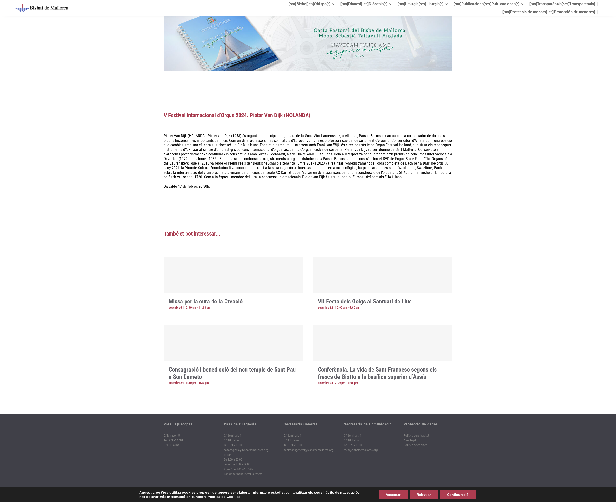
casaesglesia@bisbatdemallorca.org (246, 450)
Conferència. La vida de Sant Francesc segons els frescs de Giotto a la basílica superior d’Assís (377, 373)
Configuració (457, 494)
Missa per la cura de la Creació (206, 301)
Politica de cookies (415, 445)
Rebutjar (424, 494)
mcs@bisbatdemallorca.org (361, 450)
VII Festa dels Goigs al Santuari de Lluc (365, 301)
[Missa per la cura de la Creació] (233, 275)
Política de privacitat (416, 435)
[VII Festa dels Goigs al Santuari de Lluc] (382, 275)
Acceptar (393, 494)
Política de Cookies (224, 497)
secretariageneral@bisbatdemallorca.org (308, 450)
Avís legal (410, 440)
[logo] (41, 5)
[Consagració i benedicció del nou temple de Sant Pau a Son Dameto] (233, 343)
